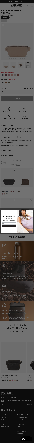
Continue (9, 226)
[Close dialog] (32, 211)
